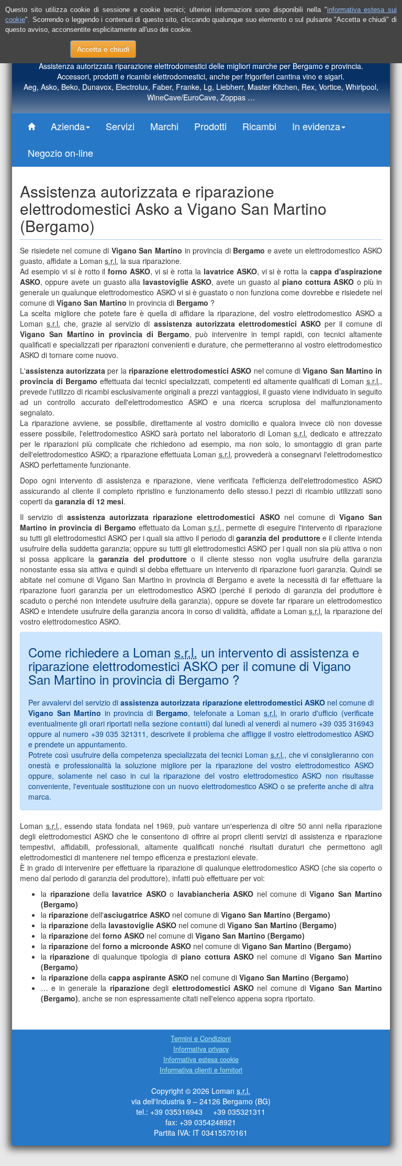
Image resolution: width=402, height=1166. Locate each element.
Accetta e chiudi (103, 49)
